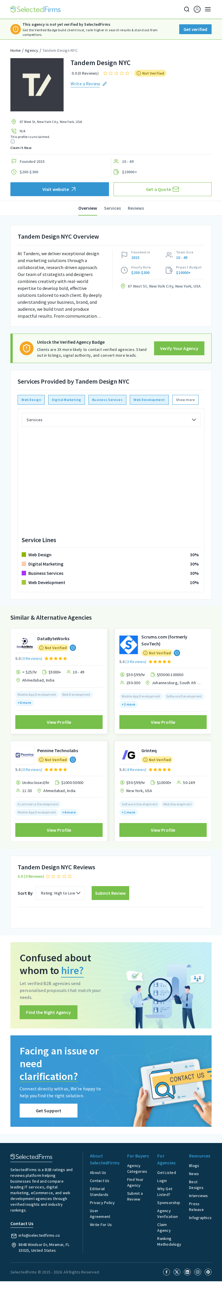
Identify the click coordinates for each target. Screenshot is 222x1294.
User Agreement (100, 1213)
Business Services (107, 399)
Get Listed (166, 1172)
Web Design (31, 399)
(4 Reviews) (135, 769)
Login (162, 1180)
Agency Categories (137, 1168)
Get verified (196, 29)
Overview (87, 208)
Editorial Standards (99, 1191)
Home (15, 50)
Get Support (49, 1110)
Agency (31, 50)
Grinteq (149, 750)
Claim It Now (21, 148)
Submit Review (110, 893)
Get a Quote (158, 189)
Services (112, 208)
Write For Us (101, 1224)
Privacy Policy (102, 1202)
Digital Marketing (66, 399)
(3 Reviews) (135, 661)
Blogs (194, 1165)
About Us (98, 1172)
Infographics (200, 1217)
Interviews (198, 1195)
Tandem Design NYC (59, 50)
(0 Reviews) (31, 658)
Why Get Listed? (164, 1191)
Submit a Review (135, 1196)
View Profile (59, 722)
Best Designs (196, 1184)
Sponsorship (168, 1202)
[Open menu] (206, 9)
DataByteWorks (53, 638)
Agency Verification (167, 1213)
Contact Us (100, 1180)
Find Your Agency (135, 1182)
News (194, 1173)
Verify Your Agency (179, 348)
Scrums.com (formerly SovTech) (164, 640)
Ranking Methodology (169, 1241)
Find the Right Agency (48, 1012)
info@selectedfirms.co (39, 1235)
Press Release (196, 1206)
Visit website (55, 189)
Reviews (136, 208)
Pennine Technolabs (57, 750)
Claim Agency (164, 1227)
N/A (22, 131)
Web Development (149, 399)
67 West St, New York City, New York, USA (51, 121)
